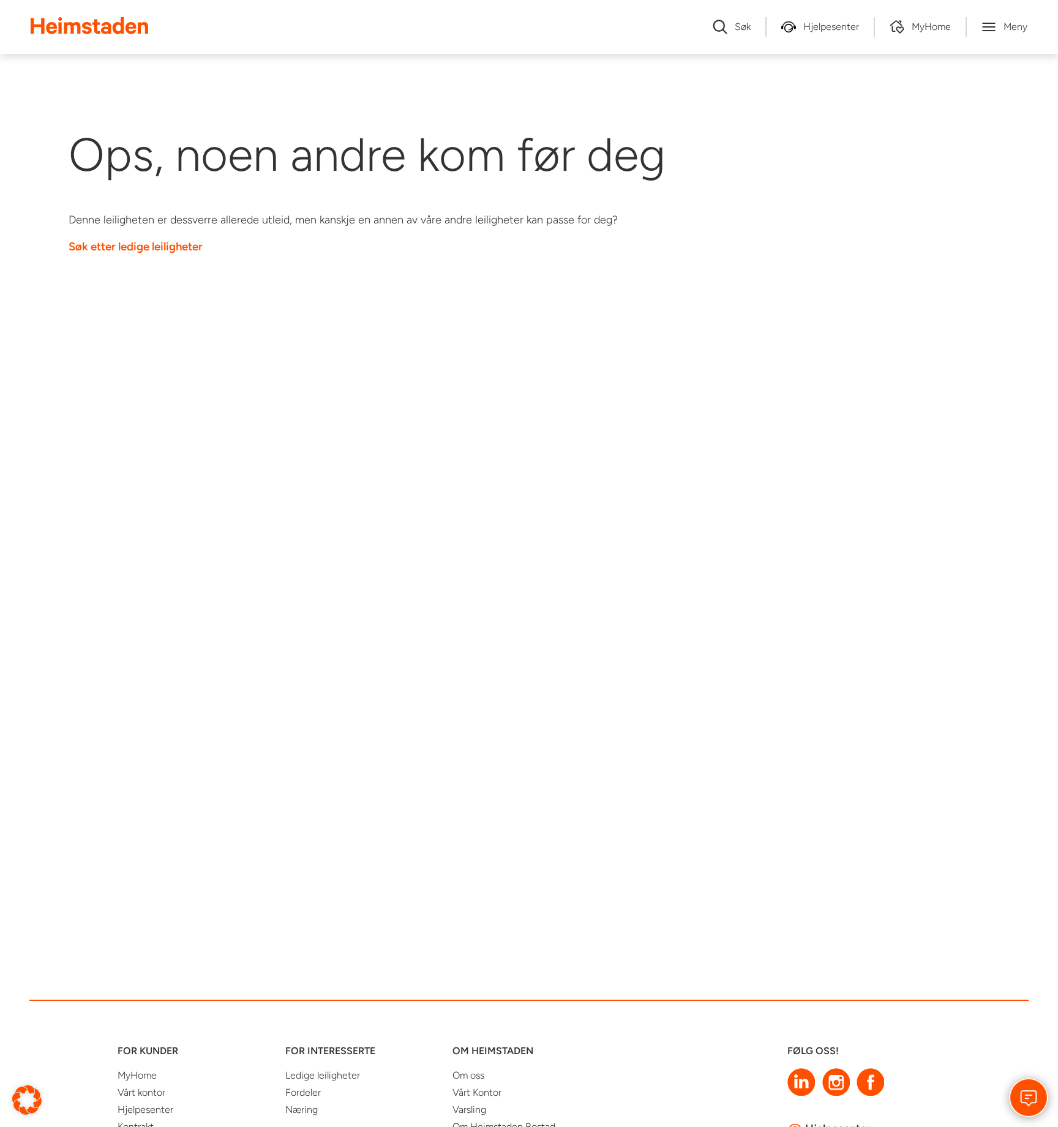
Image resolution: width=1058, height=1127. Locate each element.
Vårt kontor (141, 1092)
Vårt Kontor (476, 1092)
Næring (301, 1109)
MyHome (137, 1075)
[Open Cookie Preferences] (27, 1099)
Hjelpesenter (145, 1109)
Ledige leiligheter (322, 1075)
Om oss (468, 1075)
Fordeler (303, 1092)
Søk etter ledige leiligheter (136, 246)
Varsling (469, 1109)
